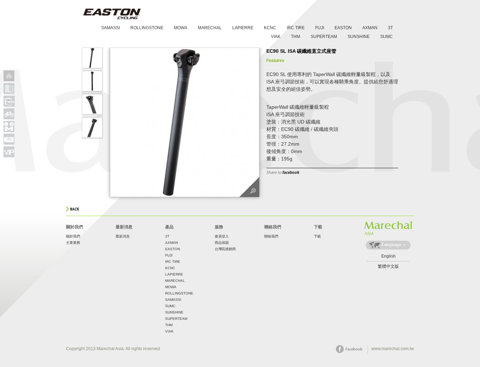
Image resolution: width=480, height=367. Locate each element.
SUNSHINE (359, 36)
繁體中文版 (388, 266)
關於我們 (73, 236)
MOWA (180, 27)
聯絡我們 (271, 236)
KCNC (270, 27)
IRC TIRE (296, 27)
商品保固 (222, 243)
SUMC (386, 36)
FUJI (319, 27)
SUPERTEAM (324, 36)
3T (390, 27)
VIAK (275, 36)
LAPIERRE (242, 27)
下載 (317, 236)
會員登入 (222, 236)
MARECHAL (210, 27)
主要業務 (73, 243)
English (388, 256)
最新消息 (123, 236)
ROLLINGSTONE (146, 27)
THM (295, 36)
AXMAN (369, 27)
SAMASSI (110, 27)
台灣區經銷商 (225, 249)
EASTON (343, 27)
